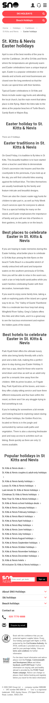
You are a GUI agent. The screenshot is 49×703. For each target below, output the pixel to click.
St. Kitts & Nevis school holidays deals (20, 503)
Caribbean (29, 28)
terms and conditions (21, 651)
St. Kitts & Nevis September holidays (20, 543)
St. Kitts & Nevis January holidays (18, 507)
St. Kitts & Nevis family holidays (17, 481)
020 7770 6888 (17, 616)
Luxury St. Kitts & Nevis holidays (18, 486)
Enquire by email (18, 625)
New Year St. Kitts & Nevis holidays (19, 499)
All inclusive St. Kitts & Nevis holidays (20, 564)
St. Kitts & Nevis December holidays (19, 556)
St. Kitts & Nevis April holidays (16, 521)
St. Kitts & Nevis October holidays (18, 547)
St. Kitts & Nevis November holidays (19, 551)
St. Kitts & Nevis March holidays (17, 516)
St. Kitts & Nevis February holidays (19, 512)
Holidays (17, 28)
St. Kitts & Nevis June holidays (17, 529)
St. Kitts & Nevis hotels (13, 560)
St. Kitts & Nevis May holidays (16, 525)
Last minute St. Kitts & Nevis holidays (20, 490)
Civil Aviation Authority (35, 643)
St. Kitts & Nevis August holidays (17, 538)
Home (5, 28)
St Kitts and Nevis (11, 31)
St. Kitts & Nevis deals (12, 468)
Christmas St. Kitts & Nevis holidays (19, 494)
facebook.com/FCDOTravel (23, 665)
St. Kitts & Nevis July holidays (16, 534)
